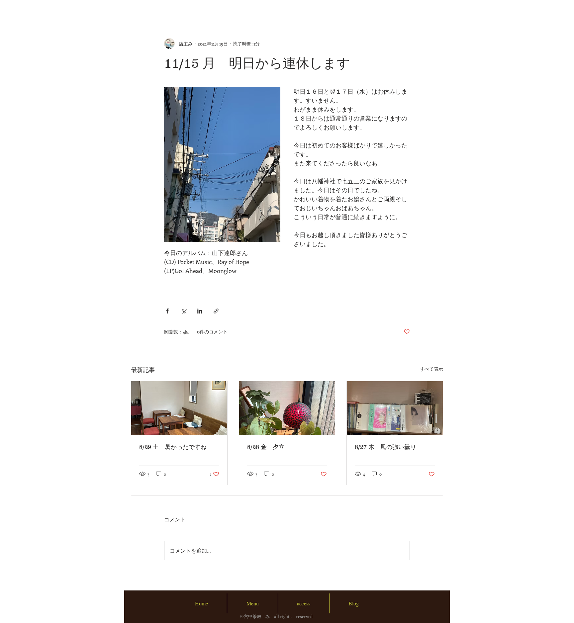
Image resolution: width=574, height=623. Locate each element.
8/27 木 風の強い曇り (385, 447)
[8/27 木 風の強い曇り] (395, 408)
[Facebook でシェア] (167, 311)
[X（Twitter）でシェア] (183, 311)
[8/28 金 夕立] (287, 408)
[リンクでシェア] (216, 311)
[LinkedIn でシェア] (200, 311)
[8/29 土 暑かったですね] (179, 408)
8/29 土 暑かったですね (173, 447)
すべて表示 (431, 369)
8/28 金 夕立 (266, 447)
